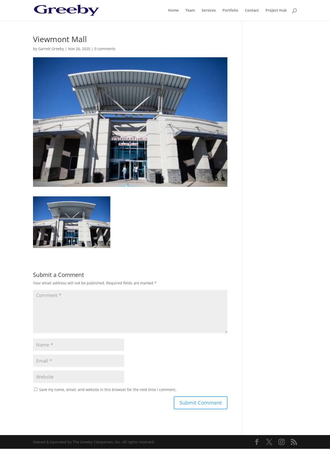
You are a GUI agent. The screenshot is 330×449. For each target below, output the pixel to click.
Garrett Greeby (51, 48)
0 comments (105, 48)
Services (209, 11)
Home (173, 11)
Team (190, 11)
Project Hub (276, 11)
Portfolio (230, 11)
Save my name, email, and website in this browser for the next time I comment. (107, 389)
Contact (252, 11)
